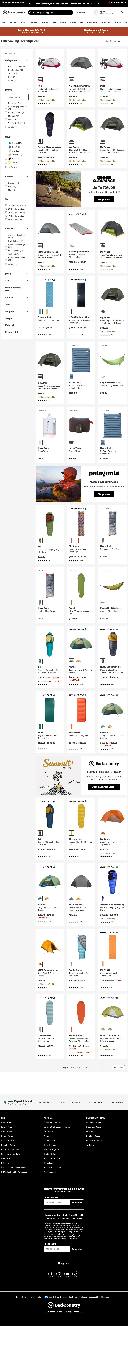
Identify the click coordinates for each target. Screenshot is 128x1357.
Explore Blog (49, 1131)
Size (7, 304)
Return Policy (7, 1135)
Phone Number (51, 1243)
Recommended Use (13, 289)
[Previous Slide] (30, 3)
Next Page (118, 1067)
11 (92, 1067)
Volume (9, 297)
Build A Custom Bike (10, 1149)
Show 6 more (11, 166)
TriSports (90, 1145)
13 (97, 1067)
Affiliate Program (51, 1149)
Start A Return (7, 1140)
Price (8, 273)
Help (3, 1117)
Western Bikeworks (94, 1140)
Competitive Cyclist (94, 1122)
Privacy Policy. (73, 1238)
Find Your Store (118, 2)
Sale (7, 199)
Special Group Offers (53, 1167)
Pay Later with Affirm (10, 1154)
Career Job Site (50, 1140)
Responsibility (13, 332)
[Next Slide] (98, 3)
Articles (47, 1135)
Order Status (6, 1131)
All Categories (50, 1172)
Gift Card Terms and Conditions (15, 1167)
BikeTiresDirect (93, 1135)
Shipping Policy (8, 1145)
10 (89, 1067)
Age (7, 280)
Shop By (9, 311)
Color (8, 136)
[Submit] (30, 12)
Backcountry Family (95, 1117)
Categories (11, 60)
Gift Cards (5, 1163)
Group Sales (6, 1158)
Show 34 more (11, 127)
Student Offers (50, 1154)
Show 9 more (11, 263)
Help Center (6, 1122)
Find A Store (6, 1126)
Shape (8, 318)
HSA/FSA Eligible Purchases (14, 1172)
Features (10, 228)
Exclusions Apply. (50, 1225)
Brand (8, 89)
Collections (49, 1163)
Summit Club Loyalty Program (57, 1126)
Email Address (51, 1197)
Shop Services (50, 1145)
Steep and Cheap (93, 1126)
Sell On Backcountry (53, 1158)
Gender (9, 176)
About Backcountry (52, 1122)
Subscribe (77, 1202)
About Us (48, 1117)
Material (9, 325)
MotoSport (90, 1131)
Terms (64, 1238)
